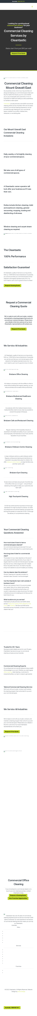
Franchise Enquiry (18, 940)
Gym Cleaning (18, 956)
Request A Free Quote (18, 53)
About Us (18, 933)
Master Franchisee (18, 972)
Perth (20, 603)
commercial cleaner (15, 25)
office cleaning (8, 672)
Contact (18, 938)
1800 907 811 (21, 1)
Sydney (17, 603)
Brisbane (25, 603)
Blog (18, 935)
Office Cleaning (18, 952)
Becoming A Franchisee (18, 970)
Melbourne (11, 603)
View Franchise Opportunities (18, 898)
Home (18, 931)
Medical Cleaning (18, 954)
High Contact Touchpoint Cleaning (18, 963)
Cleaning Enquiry (18, 942)
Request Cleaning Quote (12, 285)
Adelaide (12, 605)
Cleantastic (7, 103)
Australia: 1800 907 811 (12, 1007)
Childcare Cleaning (18, 958)
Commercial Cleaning (18, 949)
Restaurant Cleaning (18, 961)
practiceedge (21, 991)
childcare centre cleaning (14, 462)
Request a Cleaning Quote (18, 895)
